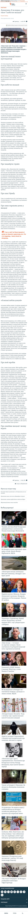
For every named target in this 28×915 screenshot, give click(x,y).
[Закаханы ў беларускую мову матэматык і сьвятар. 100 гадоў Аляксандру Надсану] (14, 848)
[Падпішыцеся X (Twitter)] (8, 892)
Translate (22, 1)
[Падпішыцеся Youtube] (11, 892)
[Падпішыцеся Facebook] (5, 892)
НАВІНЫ (6, 913)
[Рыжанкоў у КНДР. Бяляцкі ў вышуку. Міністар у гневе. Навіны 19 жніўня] (14, 659)
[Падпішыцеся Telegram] (24, 892)
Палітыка (3, 7)
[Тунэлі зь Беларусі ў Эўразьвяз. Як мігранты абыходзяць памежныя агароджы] (14, 776)
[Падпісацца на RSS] (2, 895)
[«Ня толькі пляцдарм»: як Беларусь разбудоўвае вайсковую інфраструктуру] (14, 870)
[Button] (16, 21)
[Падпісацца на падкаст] (14, 892)
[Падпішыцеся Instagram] (21, 892)
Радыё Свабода (4, 15)
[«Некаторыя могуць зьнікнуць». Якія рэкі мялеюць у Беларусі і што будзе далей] (14, 563)
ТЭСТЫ (14, 913)
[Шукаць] (23, 913)
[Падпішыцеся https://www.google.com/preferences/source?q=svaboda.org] (2, 892)
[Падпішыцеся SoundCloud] (18, 892)
